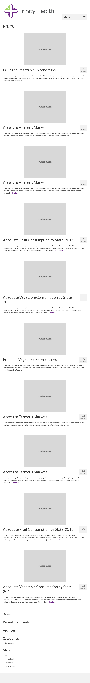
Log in (7, 655)
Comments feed (10, 663)
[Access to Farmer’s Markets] (45, 107)
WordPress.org (10, 666)
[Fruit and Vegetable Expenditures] (45, 49)
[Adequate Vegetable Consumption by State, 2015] (45, 276)
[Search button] (4, 614)
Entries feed (9, 659)
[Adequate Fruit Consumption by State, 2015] (45, 219)
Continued (15, 193)
